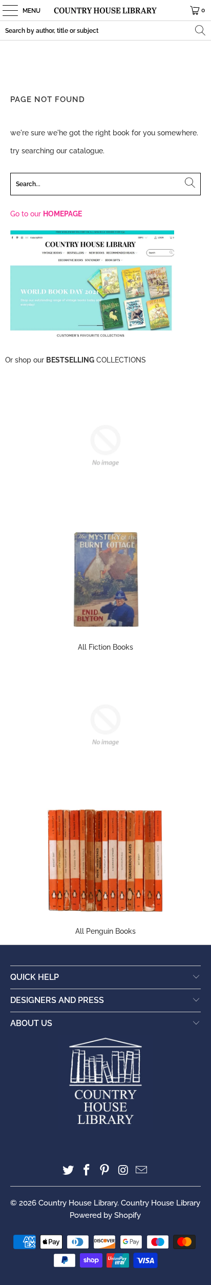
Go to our (46, 214)
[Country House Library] (105, 10)
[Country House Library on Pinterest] (105, 1170)
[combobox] (105, 31)
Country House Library (77, 1203)
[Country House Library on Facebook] (86, 1170)
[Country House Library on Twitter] (68, 1170)
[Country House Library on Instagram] (123, 1170)
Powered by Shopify (105, 1215)
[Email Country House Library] (142, 1170)
